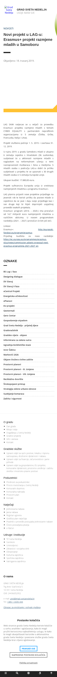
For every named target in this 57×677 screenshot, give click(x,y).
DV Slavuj (8, 281)
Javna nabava (12, 512)
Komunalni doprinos (15, 488)
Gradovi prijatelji (13, 435)
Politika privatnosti (28, 662)
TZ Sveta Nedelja (14, 539)
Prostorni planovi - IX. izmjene (19, 369)
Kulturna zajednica (14, 555)
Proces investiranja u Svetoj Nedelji (22, 485)
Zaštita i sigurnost (13, 398)
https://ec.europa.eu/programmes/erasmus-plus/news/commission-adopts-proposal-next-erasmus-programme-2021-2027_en (26, 242)
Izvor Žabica (9, 349)
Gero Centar (10, 315)
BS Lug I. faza (10, 271)
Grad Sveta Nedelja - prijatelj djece (21, 325)
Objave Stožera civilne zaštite (18, 359)
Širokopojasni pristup (14, 384)
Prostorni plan (12, 494)
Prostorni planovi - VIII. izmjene (19, 374)
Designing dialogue (13, 276)
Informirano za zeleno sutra (17, 340)
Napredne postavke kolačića (28, 654)
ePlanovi (8, 301)
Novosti (8, 28)
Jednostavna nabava (15, 509)
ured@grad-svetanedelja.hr (22, 598)
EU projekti (9, 305)
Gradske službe (13, 448)
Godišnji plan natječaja (16, 518)
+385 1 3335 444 (15, 601)
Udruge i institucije (14, 534)
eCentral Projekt (12, 291)
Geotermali (9, 310)
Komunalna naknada (15, 491)
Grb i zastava (12, 439)
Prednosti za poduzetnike (18, 482)
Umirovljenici (12, 545)
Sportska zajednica (14, 558)
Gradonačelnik (11, 330)
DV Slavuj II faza (11, 286)
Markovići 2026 (11, 354)
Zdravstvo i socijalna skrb (17, 548)
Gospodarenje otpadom (15, 320)
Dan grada (11, 426)
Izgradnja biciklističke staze (17, 345)
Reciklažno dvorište (13, 379)
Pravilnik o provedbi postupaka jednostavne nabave (29, 521)
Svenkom (10, 542)
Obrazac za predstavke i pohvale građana (22, 607)
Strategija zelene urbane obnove (20, 388)
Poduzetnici (10, 477)
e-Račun (10, 528)
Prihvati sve (28, 648)
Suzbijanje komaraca (14, 393)
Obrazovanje (12, 551)
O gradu (8, 422)
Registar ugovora (13, 515)
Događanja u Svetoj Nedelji (18, 432)
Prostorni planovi (12, 364)
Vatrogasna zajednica (15, 561)
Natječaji (9, 504)
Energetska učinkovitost (16, 296)
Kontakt (9, 442)
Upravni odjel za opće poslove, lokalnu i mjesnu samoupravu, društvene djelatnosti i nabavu (27, 455)
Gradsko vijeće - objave (15, 335)
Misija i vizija (11, 429)
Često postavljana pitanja (17, 524)
